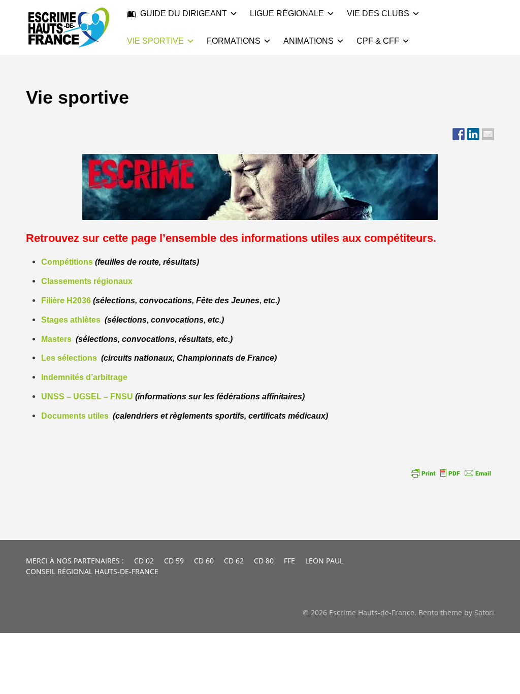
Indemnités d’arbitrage (84, 377)
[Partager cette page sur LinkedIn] (473, 134)
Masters (56, 339)
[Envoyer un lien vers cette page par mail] (488, 134)
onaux (120, 281)
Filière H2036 (66, 300)
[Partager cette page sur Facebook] (458, 134)
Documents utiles (75, 416)
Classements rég (73, 281)
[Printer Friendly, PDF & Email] (451, 473)
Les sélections (69, 358)
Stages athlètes (71, 320)
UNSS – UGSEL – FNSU (87, 396)
